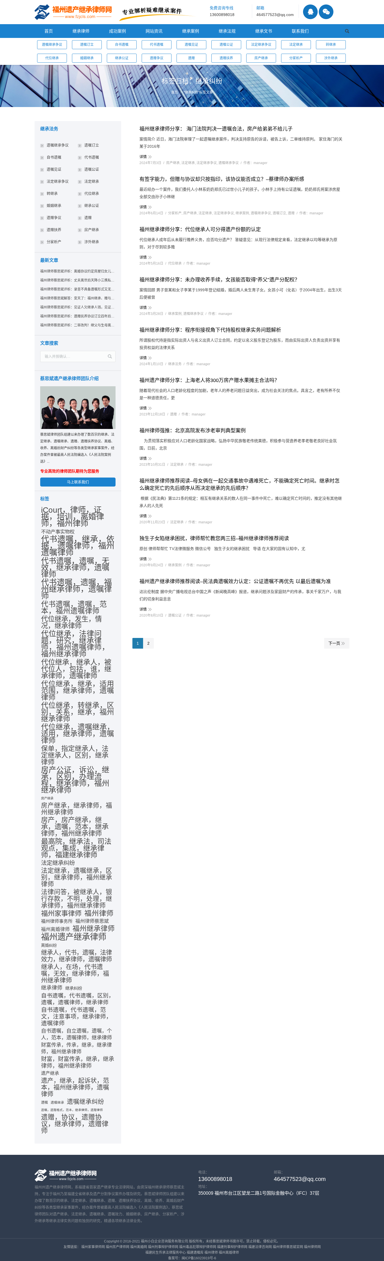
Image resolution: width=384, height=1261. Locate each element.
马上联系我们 (78, 482)
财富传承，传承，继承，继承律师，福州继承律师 (76, 1048)
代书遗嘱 (156, 45)
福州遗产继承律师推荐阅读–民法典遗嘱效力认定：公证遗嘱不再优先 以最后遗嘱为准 (235, 581)
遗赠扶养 (226, 58)
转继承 (331, 45)
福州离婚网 (138, 1247)
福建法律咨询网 (260, 1247)
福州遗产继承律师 (73, 936)
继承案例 (242, 213)
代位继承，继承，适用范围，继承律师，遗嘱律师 (77, 690)
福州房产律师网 (117, 1247)
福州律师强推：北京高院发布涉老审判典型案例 (192, 430)
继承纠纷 (73, 988)
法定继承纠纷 (58, 863)
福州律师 (99, 913)
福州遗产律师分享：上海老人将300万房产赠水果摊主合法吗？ (209, 380)
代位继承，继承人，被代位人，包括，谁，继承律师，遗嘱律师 (76, 669)
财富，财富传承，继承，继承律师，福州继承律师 (77, 1062)
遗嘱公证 (226, 45)
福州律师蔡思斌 (92, 921)
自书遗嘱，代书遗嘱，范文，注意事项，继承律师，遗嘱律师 (76, 1016)
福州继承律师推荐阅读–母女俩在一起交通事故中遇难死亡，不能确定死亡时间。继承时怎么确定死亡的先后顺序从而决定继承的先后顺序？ (239, 484)
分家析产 (296, 58)
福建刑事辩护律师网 (232, 1247)
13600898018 (222, 14)
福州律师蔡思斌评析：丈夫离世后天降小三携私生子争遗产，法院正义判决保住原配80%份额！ (77, 280)
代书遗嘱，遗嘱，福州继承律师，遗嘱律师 (76, 589)
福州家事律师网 (93, 1247)
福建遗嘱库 (195, 1253)
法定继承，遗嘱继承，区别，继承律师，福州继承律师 (76, 877)
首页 (174, 92)
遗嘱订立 (87, 45)
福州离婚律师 (55, 929)
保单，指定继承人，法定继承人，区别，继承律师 (75, 755)
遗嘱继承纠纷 (85, 1101)
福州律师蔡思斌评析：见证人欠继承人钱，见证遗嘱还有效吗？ (77, 307)
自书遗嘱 (121, 45)
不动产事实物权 (57, 532)
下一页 (334, 643)
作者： (255, 163)
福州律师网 (312, 1247)
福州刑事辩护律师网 (163, 1247)
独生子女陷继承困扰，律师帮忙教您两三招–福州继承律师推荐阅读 (214, 538)
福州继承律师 (94, 928)
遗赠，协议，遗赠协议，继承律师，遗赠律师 (75, 1124)
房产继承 (261, 58)
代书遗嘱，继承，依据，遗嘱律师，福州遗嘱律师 (77, 546)
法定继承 (296, 45)
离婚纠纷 (49, 945)
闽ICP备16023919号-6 (199, 1258)
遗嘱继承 (57, 1103)
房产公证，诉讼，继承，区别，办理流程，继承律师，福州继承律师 (75, 780)
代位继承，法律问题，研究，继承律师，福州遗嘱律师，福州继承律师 (75, 643)
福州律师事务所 (57, 921)
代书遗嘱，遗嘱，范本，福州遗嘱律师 (74, 607)
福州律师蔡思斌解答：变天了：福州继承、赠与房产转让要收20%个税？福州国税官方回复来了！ (77, 298)
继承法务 (175, 364)
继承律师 (51, 988)
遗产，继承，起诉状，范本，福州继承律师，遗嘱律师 (75, 1087)
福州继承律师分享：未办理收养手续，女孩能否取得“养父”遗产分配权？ (219, 280)
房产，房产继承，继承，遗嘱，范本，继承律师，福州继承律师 (75, 827)
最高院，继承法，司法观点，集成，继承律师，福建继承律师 (76, 848)
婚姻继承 (87, 58)
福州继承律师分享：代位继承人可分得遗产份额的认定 (200, 229)
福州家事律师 (61, 913)
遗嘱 (44, 1103)
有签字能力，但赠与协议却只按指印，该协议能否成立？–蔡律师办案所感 (221, 179)
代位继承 (52, 58)
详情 (143, 156)
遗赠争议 (156, 58)
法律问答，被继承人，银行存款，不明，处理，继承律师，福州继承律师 (76, 899)
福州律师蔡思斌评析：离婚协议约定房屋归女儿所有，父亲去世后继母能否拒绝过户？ (77, 271)
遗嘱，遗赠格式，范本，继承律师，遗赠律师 (72, 1110)
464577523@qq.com (275, 14)
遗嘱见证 (191, 45)
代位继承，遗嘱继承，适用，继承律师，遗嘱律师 (77, 734)
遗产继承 (50, 1073)
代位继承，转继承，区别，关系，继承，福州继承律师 (77, 712)
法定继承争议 (261, 45)
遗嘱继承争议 (52, 45)
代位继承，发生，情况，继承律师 (71, 622)
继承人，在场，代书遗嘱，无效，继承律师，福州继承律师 (75, 974)
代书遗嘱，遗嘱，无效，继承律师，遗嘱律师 (75, 568)
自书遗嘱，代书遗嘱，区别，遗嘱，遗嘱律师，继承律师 (77, 998)
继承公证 (121, 58)
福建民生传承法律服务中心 (165, 1253)
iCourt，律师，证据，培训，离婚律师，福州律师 (72, 516)
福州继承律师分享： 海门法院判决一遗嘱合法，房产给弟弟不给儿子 (216, 129)
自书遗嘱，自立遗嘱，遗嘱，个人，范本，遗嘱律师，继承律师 (76, 1034)
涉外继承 (331, 58)
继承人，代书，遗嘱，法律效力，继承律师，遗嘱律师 (76, 956)
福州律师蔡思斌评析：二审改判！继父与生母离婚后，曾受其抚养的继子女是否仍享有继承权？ (77, 325)
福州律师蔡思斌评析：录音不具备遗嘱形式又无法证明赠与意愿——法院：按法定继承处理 (77, 289)
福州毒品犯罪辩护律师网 (197, 1247)
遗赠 (191, 58)
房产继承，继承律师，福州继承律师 (76, 809)
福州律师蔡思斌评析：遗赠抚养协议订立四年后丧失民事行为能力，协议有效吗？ (77, 316)
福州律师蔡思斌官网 (288, 1247)
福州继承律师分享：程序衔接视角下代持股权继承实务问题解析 (210, 330)
